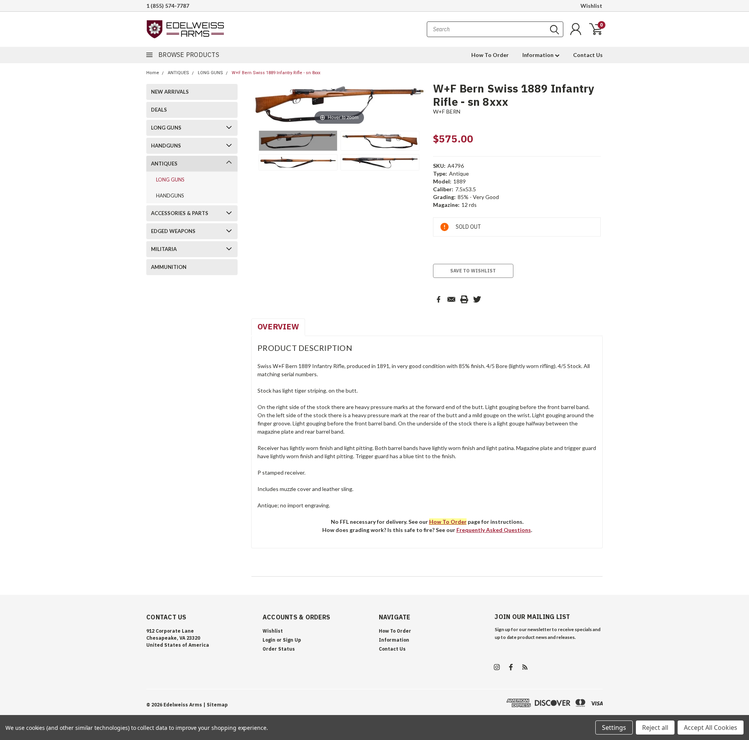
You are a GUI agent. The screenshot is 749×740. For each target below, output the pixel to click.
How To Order (490, 55)
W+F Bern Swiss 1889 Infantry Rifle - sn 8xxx (276, 72)
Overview (278, 326)
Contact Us (588, 55)
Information (538, 55)
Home (152, 72)
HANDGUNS (166, 145)
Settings (614, 727)
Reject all (655, 727)
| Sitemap (215, 705)
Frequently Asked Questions (493, 530)
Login (269, 640)
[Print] (464, 299)
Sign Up (292, 640)
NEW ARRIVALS (170, 92)
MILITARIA (164, 249)
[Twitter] (477, 299)
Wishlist (591, 5)
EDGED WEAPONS (173, 231)
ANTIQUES (178, 72)
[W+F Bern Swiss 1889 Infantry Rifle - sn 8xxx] (298, 141)
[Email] (451, 299)
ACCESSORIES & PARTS (179, 213)
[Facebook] (438, 299)
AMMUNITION (168, 267)
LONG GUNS (210, 72)
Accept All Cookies (710, 727)
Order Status (279, 649)
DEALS (159, 110)
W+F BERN (447, 111)
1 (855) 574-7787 (167, 5)
